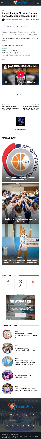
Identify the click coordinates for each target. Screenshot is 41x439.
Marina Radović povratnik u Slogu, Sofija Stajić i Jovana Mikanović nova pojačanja (20, 261)
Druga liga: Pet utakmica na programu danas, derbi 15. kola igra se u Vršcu (30, 108)
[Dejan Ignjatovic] (3, 19)
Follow (20, 280)
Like (8, 280)
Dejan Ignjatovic (12, 19)
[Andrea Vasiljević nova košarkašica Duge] (7, 375)
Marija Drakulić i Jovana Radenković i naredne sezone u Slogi (20, 179)
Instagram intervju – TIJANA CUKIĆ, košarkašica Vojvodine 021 (10, 108)
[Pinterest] (23, 426)
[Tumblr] (28, 426)
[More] (29, 26)
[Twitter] (34, 426)
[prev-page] (3, 269)
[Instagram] (13, 426)
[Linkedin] (18, 426)
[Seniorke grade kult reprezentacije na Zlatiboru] (20, 203)
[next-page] (6, 269)
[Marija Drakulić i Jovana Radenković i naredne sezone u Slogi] (20, 161)
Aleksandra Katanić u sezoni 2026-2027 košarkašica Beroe (26, 390)
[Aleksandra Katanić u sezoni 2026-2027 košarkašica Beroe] (7, 388)
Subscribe (33, 280)
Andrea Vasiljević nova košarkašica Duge (23, 376)
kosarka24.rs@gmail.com (23, 421)
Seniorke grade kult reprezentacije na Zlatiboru (20, 220)
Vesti (3, 10)
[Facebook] (7, 426)
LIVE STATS (6, 48)
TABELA (4, 60)
